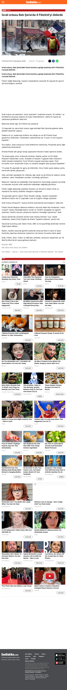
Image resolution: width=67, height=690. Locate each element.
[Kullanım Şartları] (29, 674)
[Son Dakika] (33, 2)
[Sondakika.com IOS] (60, 655)
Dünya (43, 654)
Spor (34, 656)
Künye (18, 659)
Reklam (10, 659)
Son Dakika (28, 654)
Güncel (37, 654)
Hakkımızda (4, 659)
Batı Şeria (17, 74)
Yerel (26, 658)
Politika (33, 658)
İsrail (4, 74)
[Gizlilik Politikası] (39, 674)
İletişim (14, 659)
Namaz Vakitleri (29, 661)
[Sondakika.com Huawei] (60, 663)
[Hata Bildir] (32, 679)
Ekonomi (27, 656)
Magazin (41, 656)
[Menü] (3, 2)
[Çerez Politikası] (40, 676)
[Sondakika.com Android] (60, 659)
